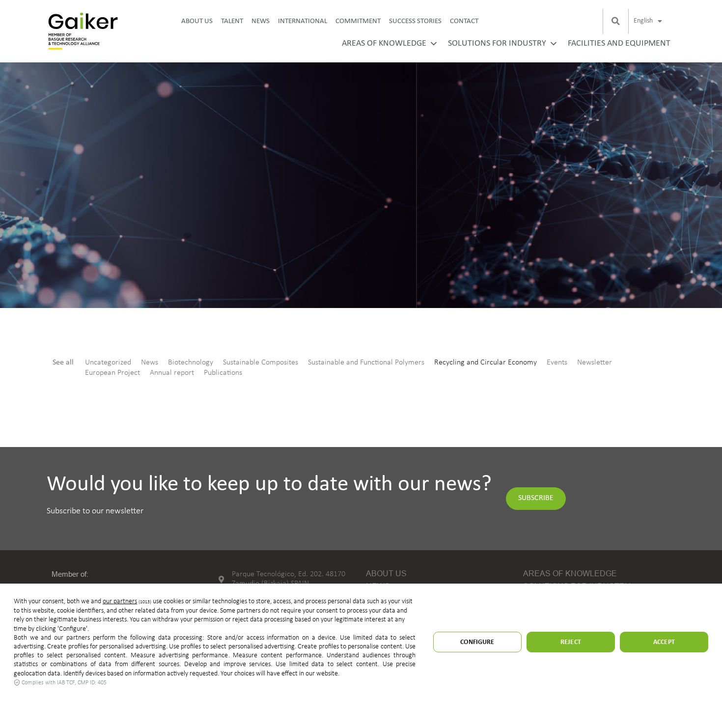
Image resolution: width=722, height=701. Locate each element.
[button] (615, 21)
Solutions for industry (497, 43)
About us (197, 21)
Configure (477, 642)
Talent (232, 21)
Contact (464, 21)
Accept (664, 642)
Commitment (358, 21)
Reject (570, 642)
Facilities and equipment (619, 43)
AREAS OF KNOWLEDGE (384, 43)
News (260, 21)
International (302, 21)
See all (63, 362)
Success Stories (415, 21)
